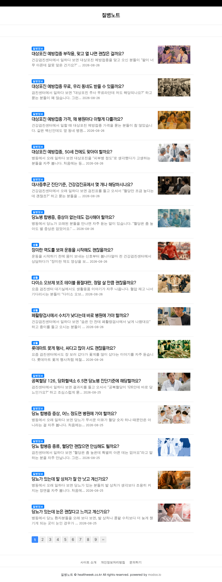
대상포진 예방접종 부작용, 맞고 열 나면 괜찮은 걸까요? (78, 53)
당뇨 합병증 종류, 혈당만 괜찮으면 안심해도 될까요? (75, 446)
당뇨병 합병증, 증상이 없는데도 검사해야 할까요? (73, 217)
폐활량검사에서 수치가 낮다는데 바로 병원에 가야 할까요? (80, 315)
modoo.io (154, 574)
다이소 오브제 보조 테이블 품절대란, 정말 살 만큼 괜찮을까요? (84, 282)
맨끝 (103, 539)
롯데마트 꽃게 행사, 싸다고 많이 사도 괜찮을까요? (74, 348)
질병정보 (38, 48)
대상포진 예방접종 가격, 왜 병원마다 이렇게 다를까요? (77, 119)
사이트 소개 (88, 562)
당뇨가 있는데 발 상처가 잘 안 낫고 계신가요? (70, 479)
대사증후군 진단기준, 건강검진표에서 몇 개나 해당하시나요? (82, 184)
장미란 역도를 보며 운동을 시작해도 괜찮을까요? (72, 250)
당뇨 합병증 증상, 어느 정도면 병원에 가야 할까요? (74, 413)
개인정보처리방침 (113, 562)
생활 (35, 244)
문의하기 (135, 562)
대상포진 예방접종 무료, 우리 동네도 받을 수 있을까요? (78, 86)
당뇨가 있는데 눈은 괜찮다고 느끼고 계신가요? (70, 511)
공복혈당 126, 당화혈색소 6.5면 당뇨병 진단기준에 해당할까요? (86, 381)
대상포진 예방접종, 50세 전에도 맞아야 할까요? (72, 152)
